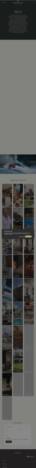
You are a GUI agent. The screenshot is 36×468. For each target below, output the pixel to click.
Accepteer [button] (28, 236)
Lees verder (10, 234)
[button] (22, 236)
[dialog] (18, 234)
